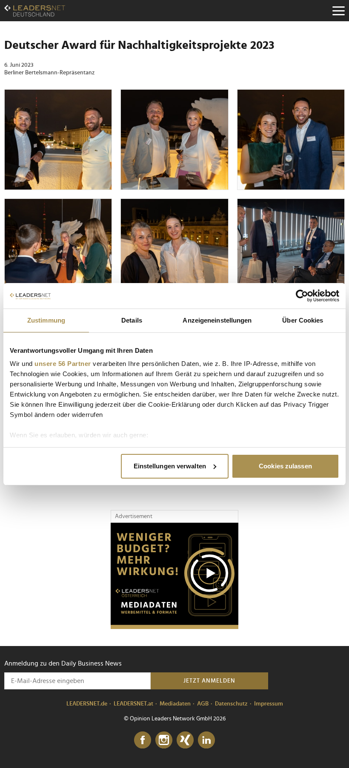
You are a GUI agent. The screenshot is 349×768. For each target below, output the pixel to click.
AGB (203, 704)
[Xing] (185, 740)
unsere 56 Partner (62, 363)
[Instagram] (163, 740)
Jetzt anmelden (209, 681)
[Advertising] (174, 576)
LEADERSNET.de (86, 704)
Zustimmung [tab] (46, 320)
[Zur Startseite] (34, 10)
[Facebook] (142, 740)
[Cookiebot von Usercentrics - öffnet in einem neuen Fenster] (302, 295)
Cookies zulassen (285, 466)
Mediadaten (175, 704)
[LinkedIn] (206, 740)
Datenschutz (231, 704)
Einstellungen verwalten (170, 466)
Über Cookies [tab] (302, 320)
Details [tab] (131, 320)
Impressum (268, 704)
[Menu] (338, 10)
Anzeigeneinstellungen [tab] (217, 320)
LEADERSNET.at (133, 704)
